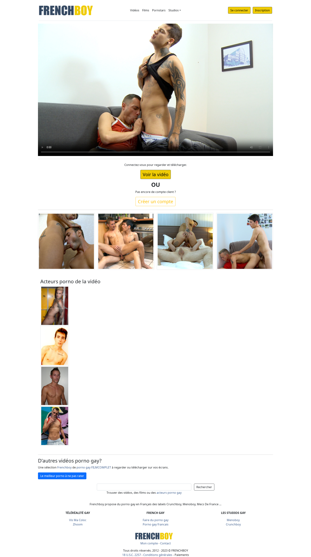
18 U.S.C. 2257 (131, 555)
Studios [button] (173, 10)
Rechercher (204, 487)
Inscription (262, 10)
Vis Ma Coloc (77, 520)
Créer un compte (155, 201)
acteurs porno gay (169, 493)
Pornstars (159, 10)
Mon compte (149, 543)
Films (145, 10)
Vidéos (134, 10)
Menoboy (233, 520)
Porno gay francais (155, 524)
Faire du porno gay (155, 520)
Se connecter (239, 10)
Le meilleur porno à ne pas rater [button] (62, 476)
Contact (165, 543)
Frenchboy (64, 467)
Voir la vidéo (155, 174)
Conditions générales (157, 555)
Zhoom (78, 524)
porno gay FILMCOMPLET (93, 467)
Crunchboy (233, 524)
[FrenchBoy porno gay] (155, 536)
